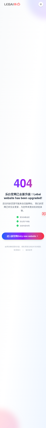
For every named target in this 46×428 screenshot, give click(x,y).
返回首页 (29, 250)
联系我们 (17, 250)
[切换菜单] (40, 4)
